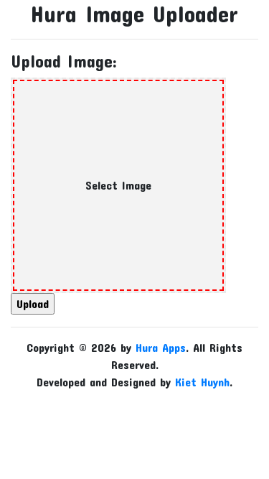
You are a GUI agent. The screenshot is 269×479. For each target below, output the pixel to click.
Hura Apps (161, 347)
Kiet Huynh (202, 382)
